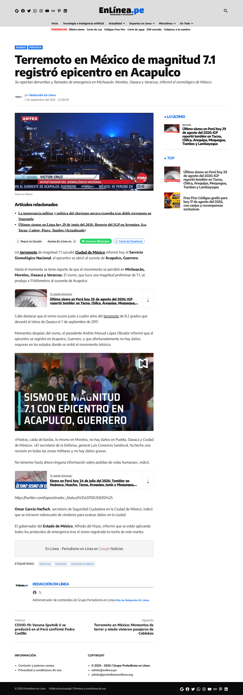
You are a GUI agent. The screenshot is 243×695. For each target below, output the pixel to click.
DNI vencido (154, 29)
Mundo (21, 47)
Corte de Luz (94, 29)
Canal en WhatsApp (98, 241)
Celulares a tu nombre (177, 29)
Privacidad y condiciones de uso (40, 670)
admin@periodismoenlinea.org (112, 674)
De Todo (185, 23)
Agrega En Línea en (59, 241)
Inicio (55, 23)
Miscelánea (166, 23)
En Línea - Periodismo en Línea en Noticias (84, 548)
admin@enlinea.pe (104, 670)
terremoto (28, 252)
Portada (35, 47)
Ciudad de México (90, 252)
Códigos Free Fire (114, 29)
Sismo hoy (45, 563)
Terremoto (61, 563)
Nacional (186, 125)
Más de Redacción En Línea (132, 600)
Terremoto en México (82, 563)
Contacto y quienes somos (36, 665)
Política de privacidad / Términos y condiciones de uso (77, 688)
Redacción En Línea (43, 95)
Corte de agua (136, 29)
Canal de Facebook (130, 241)
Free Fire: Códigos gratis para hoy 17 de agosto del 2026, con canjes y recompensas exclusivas (205, 203)
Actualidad (115, 23)
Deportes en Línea (140, 23)
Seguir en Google (31, 241)
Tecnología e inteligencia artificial (83, 23)
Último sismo (76, 29)
